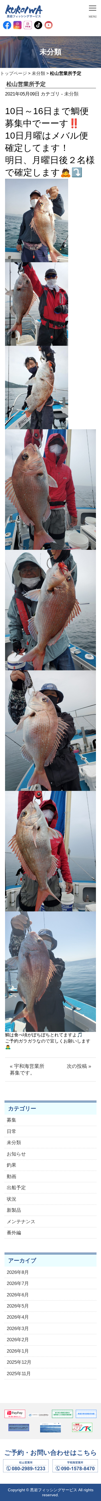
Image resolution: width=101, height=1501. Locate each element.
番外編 (14, 1232)
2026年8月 (18, 1272)
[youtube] (48, 25)
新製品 (14, 1210)
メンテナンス (21, 1221)
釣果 (11, 1165)
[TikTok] (38, 25)
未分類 (38, 73)
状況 (11, 1199)
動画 (11, 1176)
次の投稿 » (79, 1066)
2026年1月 (18, 1351)
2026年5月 (18, 1306)
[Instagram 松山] (17, 25)
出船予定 (16, 1187)
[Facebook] (7, 25)
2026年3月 (18, 1328)
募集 (11, 1120)
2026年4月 (18, 1317)
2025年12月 (19, 1362)
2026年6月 (18, 1295)
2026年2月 (18, 1339)
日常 (11, 1131)
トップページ (13, 73)
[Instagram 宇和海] (28, 25)
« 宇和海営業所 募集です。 (29, 1069)
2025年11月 (19, 1373)
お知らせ (16, 1154)
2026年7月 (18, 1283)
